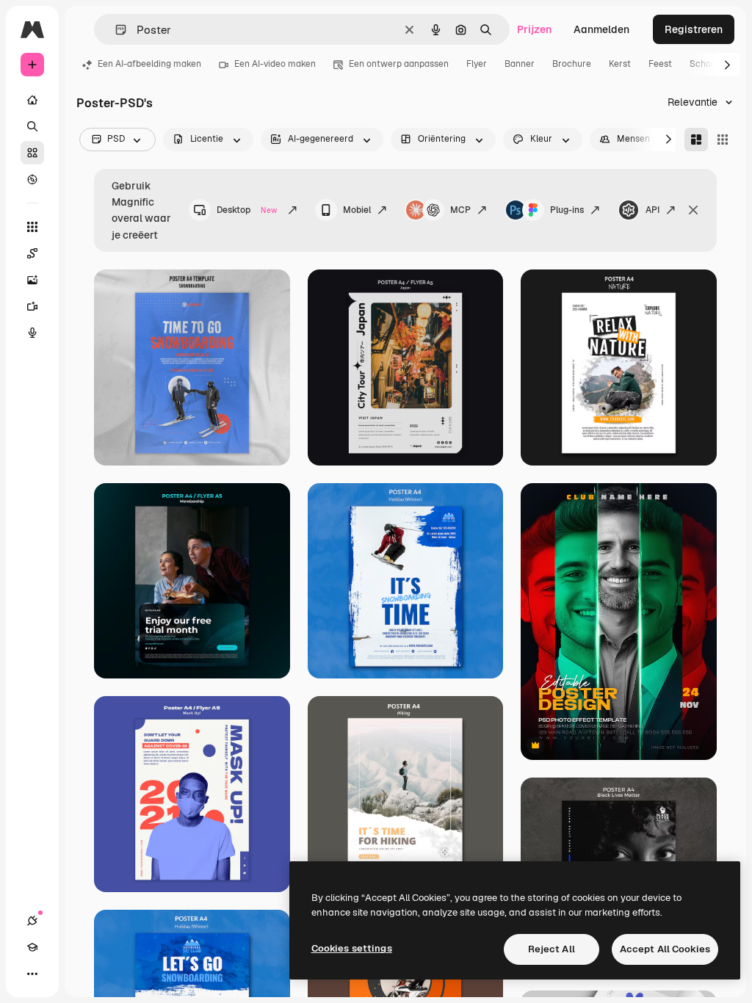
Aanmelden (601, 29)
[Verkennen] (32, 179)
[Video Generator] (32, 306)
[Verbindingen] (32, 921)
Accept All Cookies (665, 949)
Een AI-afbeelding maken (149, 64)
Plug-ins (567, 210)
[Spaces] (32, 253)
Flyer (476, 64)
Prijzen (534, 29)
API (652, 210)
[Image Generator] (32, 280)
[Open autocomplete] (115, 29)
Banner (520, 64)
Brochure (571, 64)
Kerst (620, 64)
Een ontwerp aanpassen (399, 64)
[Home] (32, 100)
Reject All (551, 949)
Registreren (694, 29)
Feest (660, 64)
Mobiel (357, 210)
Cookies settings (351, 948)
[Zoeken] (32, 126)
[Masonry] (696, 139)
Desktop (247, 210)
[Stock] (32, 152)
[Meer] (32, 973)
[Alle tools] (32, 227)
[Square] (722, 139)
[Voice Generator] (32, 332)
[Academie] (32, 947)
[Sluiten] (693, 210)
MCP (460, 210)
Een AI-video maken (275, 64)
